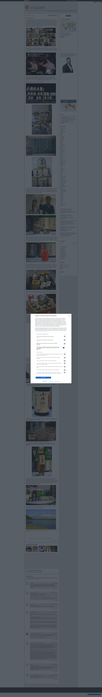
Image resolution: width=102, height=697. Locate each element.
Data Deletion (45, 381)
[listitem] (51, 334)
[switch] (64, 336)
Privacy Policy (57, 381)
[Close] (69, 316)
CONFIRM (43, 377)
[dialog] (51, 348)
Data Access (51, 381)
